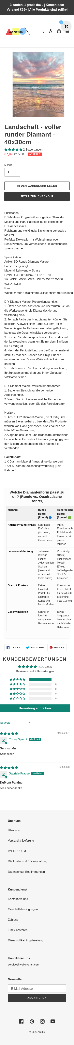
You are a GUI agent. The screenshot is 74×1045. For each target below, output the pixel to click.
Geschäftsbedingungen (23, 909)
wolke (41, 1032)
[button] (13, 149)
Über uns (14, 830)
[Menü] (67, 31)
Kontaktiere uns (18, 899)
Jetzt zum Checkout (37, 196)
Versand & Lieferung (21, 840)
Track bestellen (17, 930)
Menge (8, 164)
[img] (9, 733)
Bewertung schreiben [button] (35, 708)
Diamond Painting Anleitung (25, 940)
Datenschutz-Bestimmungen (26, 871)
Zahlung (13, 919)
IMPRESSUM (17, 851)
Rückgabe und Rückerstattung (27, 861)
